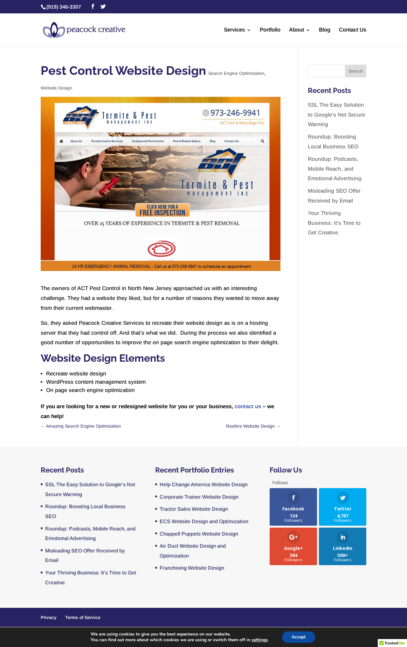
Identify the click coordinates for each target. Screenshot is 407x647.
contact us (248, 406)
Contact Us (352, 30)
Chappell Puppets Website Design (199, 534)
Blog (324, 30)
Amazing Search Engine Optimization (81, 426)
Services (234, 30)
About (296, 30)
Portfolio (270, 30)
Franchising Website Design (192, 568)
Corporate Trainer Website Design (199, 497)
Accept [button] (299, 637)
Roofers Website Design (253, 426)
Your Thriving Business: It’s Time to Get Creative (334, 223)
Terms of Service (82, 617)
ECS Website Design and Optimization (204, 521)
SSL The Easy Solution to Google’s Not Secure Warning (336, 114)
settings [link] (260, 640)
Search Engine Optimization (236, 73)
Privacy (49, 617)
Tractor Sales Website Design (194, 509)
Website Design (56, 87)
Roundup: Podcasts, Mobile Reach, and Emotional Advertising (335, 168)
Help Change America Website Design (204, 484)
